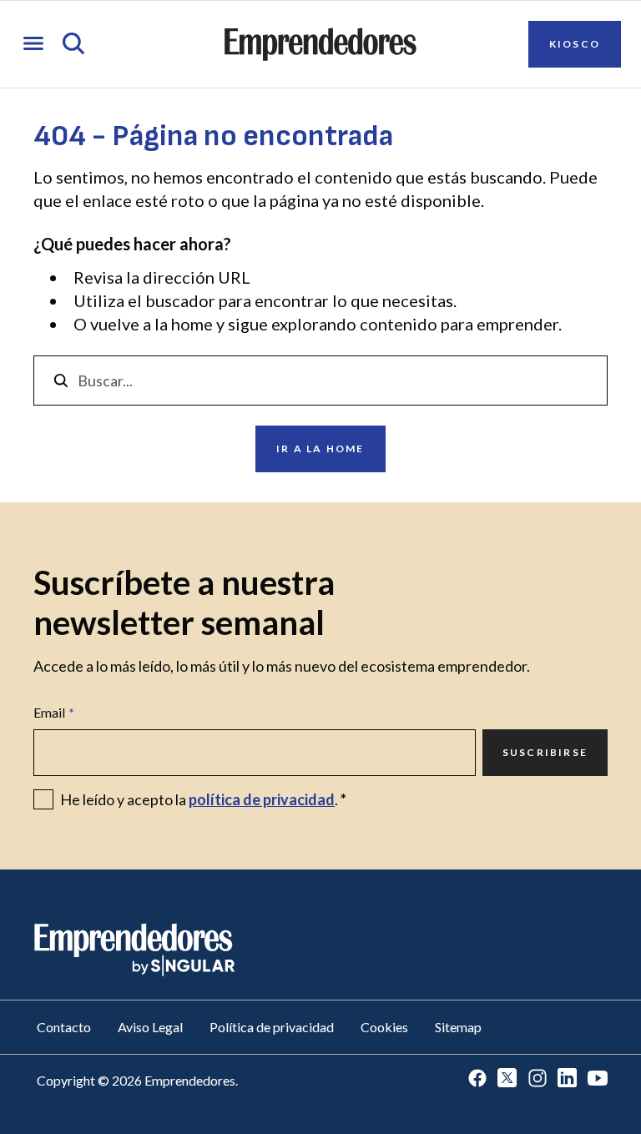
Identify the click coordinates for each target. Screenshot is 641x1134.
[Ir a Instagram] (537, 1079)
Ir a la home (320, 448)
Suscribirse (545, 752)
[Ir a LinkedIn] (568, 1079)
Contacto (64, 1027)
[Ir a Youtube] (598, 1079)
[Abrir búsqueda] (73, 44)
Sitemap (458, 1027)
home (192, 324)
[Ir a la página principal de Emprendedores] (320, 44)
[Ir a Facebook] (477, 1079)
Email (53, 712)
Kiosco (574, 44)
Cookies (384, 1027)
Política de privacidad (271, 1027)
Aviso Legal (150, 1027)
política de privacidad (262, 799)
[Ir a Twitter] (507, 1079)
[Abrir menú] (33, 44)
